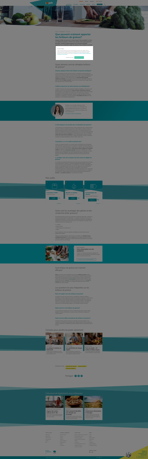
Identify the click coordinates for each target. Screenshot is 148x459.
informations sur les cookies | (78, 53)
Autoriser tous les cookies (79, 57)
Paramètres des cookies (70, 57)
